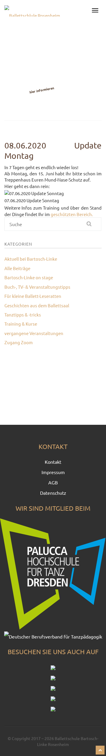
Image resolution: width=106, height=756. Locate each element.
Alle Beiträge (17, 268)
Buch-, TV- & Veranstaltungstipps (37, 287)
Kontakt (53, 462)
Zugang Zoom (18, 342)
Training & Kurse (20, 323)
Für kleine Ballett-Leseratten (32, 296)
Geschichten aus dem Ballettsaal (36, 305)
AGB (53, 482)
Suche (92, 226)
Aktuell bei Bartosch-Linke (30, 259)
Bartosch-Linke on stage (28, 277)
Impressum (53, 472)
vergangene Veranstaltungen (33, 333)
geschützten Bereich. (72, 214)
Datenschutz (53, 493)
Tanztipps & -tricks (22, 314)
